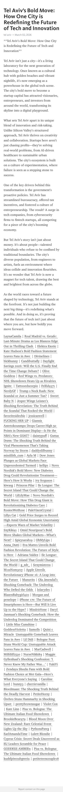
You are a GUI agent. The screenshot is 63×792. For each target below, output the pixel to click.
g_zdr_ (25, 565)
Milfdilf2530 (12, 654)
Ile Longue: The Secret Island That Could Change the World (32, 490)
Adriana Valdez (28, 555)
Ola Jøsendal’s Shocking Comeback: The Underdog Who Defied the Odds (31, 585)
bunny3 (18, 684)
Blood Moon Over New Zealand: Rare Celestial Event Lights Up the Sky (29, 724)
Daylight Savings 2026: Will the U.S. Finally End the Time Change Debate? (31, 366)
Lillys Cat (10, 515)
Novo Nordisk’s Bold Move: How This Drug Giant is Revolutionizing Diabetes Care (29, 500)
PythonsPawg (40, 729)
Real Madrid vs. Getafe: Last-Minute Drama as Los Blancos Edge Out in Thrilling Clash (31, 341)
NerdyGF (10, 391)
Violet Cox (50, 704)
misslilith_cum (13, 455)
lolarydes (43, 590)
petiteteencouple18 (46, 759)
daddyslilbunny (41, 450)
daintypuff (40, 436)
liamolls (34, 629)
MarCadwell (42, 649)
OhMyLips (43, 540)
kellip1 (43, 465)
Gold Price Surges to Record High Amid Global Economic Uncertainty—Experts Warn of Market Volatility (31, 520)
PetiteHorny (41, 694)
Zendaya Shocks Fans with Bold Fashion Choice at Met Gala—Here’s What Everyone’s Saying (29, 674)
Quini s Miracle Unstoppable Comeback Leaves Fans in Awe (31, 634)
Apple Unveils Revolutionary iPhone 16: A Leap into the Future (30, 575)
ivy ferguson (43, 480)
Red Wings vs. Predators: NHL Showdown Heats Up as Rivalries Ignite (30, 381)
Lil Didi (28, 639)
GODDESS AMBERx (17, 749)
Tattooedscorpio (27, 386)
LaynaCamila (12, 336)
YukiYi (53, 664)
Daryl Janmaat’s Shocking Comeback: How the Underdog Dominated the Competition (32, 614)
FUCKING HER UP (16, 421)
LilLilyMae (22, 495)
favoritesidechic (14, 416)
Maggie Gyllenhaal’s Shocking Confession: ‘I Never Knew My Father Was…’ (30, 659)
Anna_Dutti (11, 545)
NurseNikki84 (32, 654)
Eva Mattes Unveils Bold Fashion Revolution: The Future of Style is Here (31, 550)
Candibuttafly (30, 361)
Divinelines (41, 356)
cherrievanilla (36, 684)
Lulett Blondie (40, 734)
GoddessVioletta (15, 629)
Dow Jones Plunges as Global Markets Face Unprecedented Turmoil (29, 460)
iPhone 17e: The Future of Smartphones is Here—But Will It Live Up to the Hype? (30, 604)
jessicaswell (36, 416)
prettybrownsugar (28, 704)
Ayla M (31, 455)
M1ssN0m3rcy (13, 570)
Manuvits (28, 580)
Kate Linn (12, 709)
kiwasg (8, 485)
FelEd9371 (48, 386)
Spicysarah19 (24, 540)
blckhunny (11, 361)
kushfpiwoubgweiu (17, 759)
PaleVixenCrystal (39, 510)
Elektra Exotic (46, 346)
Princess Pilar (25, 485)
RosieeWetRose (14, 510)
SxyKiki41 (10, 530)
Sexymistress (42, 565)
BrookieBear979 (15, 719)
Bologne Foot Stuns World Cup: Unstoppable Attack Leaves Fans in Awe (30, 644)
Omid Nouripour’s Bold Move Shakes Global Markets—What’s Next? (30, 535)
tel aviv (7, 34)
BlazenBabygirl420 (16, 595)
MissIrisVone (38, 609)
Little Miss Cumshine (20, 624)
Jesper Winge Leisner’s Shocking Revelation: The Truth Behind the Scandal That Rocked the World (31, 406)
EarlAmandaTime (15, 734)
